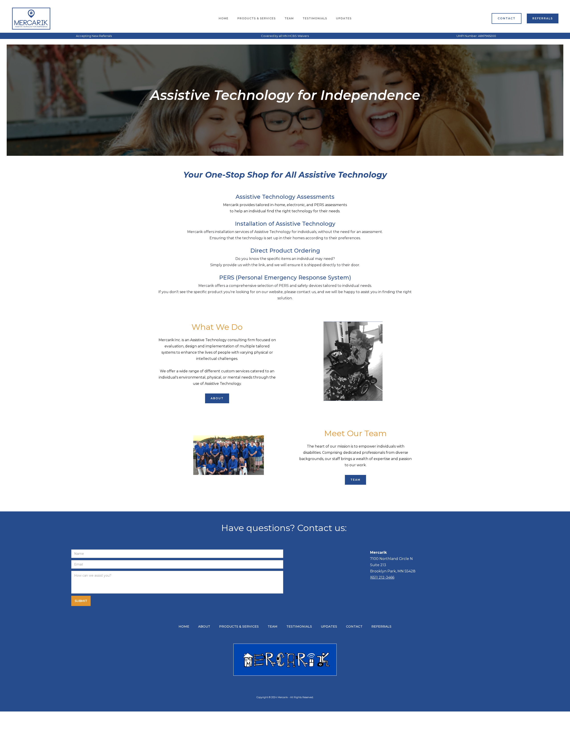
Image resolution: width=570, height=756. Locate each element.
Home (223, 18)
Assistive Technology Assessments (285, 197)
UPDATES (344, 18)
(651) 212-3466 (382, 577)
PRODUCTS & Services (256, 18)
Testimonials (315, 18)
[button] (256, 18)
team (289, 18)
